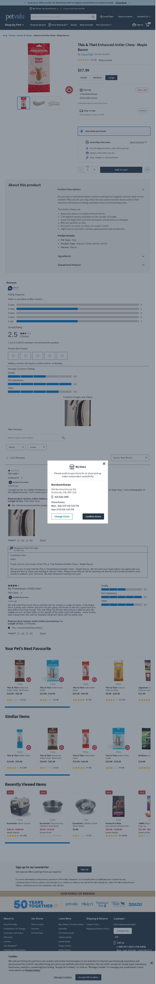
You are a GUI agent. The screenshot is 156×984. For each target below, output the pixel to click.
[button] (104, 463)
